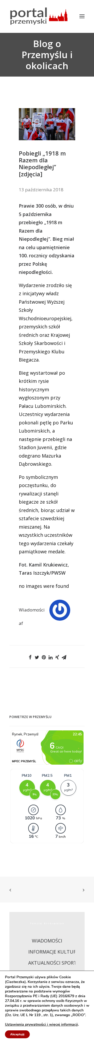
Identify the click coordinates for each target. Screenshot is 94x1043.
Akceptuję (17, 1034)
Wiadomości (32, 610)
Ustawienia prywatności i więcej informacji (41, 1024)
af (21, 623)
